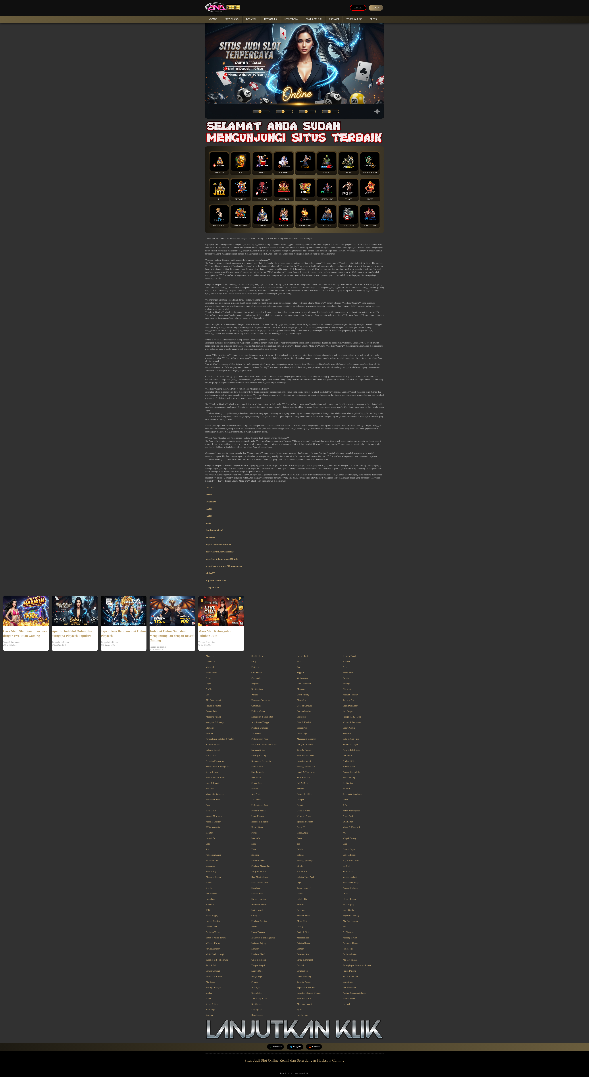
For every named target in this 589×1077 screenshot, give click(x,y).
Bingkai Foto (302, 971)
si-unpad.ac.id (212, 587)
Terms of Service (350, 656)
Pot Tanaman (348, 932)
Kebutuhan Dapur (350, 744)
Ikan (344, 1009)
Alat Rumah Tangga (260, 722)
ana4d (208, 523)
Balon (208, 998)
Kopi (253, 844)
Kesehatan (347, 733)
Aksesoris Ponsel (304, 816)
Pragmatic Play (370, 173)
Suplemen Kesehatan (306, 987)
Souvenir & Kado (213, 744)
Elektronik (301, 717)
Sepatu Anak (348, 871)
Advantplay (240, 199)
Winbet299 (211, 502)
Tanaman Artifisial (214, 976)
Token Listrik (212, 755)
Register (254, 684)
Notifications (257, 689)
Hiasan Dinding (349, 971)
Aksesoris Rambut (213, 877)
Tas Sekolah (302, 871)
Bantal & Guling (304, 976)
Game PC (301, 827)
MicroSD (301, 904)
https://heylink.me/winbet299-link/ (222, 559)
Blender (300, 949)
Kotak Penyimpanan (351, 811)
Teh (298, 844)
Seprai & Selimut (350, 976)
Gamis (208, 805)
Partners (254, 667)
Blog (299, 661)
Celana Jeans (256, 783)
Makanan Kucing (213, 943)
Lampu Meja (256, 971)
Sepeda (209, 888)
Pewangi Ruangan (213, 987)
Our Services (257, 656)
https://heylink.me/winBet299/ (220, 552)
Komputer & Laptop (214, 722)
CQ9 (305, 173)
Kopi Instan (256, 1004)
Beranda (251, 19)
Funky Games (370, 226)
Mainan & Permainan (352, 722)
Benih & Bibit (303, 932)
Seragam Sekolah (258, 871)
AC (344, 833)
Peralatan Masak (258, 811)
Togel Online (354, 19)
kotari (282, 1073)
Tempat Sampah (258, 965)
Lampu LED (211, 927)
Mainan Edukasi (350, 877)
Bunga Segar (256, 976)
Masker (209, 993)
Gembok (300, 965)
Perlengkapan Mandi (306, 766)
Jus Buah (346, 1004)
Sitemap (346, 661)
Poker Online (314, 19)
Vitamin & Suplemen (215, 794)
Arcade (212, 19)
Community (256, 678)
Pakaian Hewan (303, 943)
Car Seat (346, 866)
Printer (254, 833)
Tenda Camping (304, 888)
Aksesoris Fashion (213, 717)
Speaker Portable (258, 899)
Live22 (370, 199)
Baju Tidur (256, 777)
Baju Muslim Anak (259, 877)
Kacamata (210, 788)
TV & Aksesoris (213, 827)
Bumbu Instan (349, 998)
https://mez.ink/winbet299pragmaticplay (224, 566)
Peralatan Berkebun (305, 755)
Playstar (262, 226)
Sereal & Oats (212, 1004)
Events (345, 678)
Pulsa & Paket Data (351, 750)
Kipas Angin (302, 833)
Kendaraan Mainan (259, 882)
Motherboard (257, 910)
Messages (301, 689)
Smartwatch (348, 822)
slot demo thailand (214, 530)
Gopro (299, 893)
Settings (346, 684)
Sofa (345, 805)
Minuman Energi (304, 1004)
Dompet (300, 800)
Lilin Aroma (348, 982)
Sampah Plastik (349, 855)
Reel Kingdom (240, 226)
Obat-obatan (256, 993)
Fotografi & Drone (305, 744)
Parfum (254, 788)
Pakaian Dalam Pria (351, 772)
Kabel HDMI (302, 899)
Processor (301, 910)
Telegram (297, 1047)
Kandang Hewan (350, 938)
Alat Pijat (255, 794)
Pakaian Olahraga (350, 888)
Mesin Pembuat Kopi (215, 954)
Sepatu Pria (302, 728)
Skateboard (256, 888)
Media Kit (210, 667)
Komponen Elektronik (261, 761)
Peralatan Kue (303, 954)
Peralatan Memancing (215, 761)
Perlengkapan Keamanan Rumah (357, 965)
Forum (209, 678)
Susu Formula (257, 772)
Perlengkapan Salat (259, 805)
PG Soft (348, 199)
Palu (344, 927)
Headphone (210, 899)
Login (375, 8)
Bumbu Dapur (349, 849)
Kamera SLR (257, 893)
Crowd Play (348, 226)
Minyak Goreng (349, 838)
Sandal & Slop (349, 777)
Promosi (334, 19)
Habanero (219, 173)
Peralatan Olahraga (259, 728)
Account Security (350, 695)
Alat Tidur (210, 982)
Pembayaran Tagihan (260, 755)
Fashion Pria (211, 711)
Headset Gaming (213, 921)
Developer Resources (260, 700)
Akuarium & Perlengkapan (263, 938)
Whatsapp (277, 1047)
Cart (207, 695)
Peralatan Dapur (213, 949)
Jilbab (345, 800)
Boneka (209, 882)
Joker (348, 173)
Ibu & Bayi (302, 733)
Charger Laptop (349, 899)
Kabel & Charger (213, 822)
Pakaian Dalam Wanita (215, 777)
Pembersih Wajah (304, 794)
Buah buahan (257, 1015)
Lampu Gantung (213, 971)
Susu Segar (210, 1009)
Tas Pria (209, 733)
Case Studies (256, 673)
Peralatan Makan (350, 954)
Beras (299, 838)
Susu (345, 844)
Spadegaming (305, 226)
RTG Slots (283, 226)
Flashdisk (210, 904)
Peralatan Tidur (212, 860)
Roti (207, 849)
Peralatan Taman (213, 932)
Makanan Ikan (303, 938)
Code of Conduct (304, 706)
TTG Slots (262, 199)
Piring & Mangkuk (305, 960)
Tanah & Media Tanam (216, 938)
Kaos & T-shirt (212, 783)
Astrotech (284, 199)
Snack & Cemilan (213, 772)
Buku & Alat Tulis (351, 739)
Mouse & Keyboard (351, 827)
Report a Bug (348, 700)
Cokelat (300, 849)
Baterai (254, 927)
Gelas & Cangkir (258, 960)
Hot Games (270, 19)
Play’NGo (327, 173)
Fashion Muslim (304, 711)
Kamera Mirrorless (214, 816)
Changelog (301, 700)
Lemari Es (210, 838)
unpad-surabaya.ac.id (216, 580)
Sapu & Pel (211, 965)
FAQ (253, 661)
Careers (300, 667)
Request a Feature (213, 706)
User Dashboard (304, 684)
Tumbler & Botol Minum (217, 960)
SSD (208, 910)
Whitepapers (302, 678)
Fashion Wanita (258, 711)
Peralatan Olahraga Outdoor (309, 993)
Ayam (299, 1009)
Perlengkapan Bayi (305, 860)
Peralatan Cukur (213, 800)
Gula (208, 844)
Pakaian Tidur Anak (305, 877)
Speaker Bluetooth (305, 822)
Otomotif (210, 728)
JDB (240, 173)
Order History (303, 695)
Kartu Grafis (348, 910)
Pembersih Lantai (213, 855)
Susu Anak (210, 866)
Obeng (300, 927)
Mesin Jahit (302, 921)
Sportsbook (291, 19)
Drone (345, 893)
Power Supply (212, 916)
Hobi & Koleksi (304, 722)
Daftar (358, 8)
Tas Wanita (256, 733)
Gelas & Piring (303, 811)
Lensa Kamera (257, 816)
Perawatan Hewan (350, 943)
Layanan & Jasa (258, 750)
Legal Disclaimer (350, 706)
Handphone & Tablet (352, 717)
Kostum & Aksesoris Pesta (354, 993)
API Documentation (214, 700)
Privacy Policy (303, 656)
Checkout (347, 689)
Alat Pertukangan (350, 921)
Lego (299, 882)
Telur (253, 849)
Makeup (300, 788)
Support (300, 673)
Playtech (326, 226)
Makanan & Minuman (306, 739)
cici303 (209, 494)
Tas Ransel (256, 800)
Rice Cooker (348, 949)
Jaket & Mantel (303, 777)
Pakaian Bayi (211, 871)
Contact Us (210, 661)
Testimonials (211, 673)
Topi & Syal (348, 783)
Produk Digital (349, 761)
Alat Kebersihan (350, 960)
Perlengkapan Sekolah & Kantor (220, 739)
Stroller (300, 866)
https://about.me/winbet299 (218, 545)
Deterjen (255, 855)
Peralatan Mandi (258, 860)
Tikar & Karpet (303, 982)
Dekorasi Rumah (213, 750)
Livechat (316, 1047)
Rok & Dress (302, 783)
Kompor (255, 949)
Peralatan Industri (304, 761)
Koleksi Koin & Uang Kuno (218, 766)
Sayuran (209, 1015)
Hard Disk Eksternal (260, 904)
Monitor (209, 833)
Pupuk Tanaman (258, 932)
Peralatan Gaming (259, 921)
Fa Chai (262, 173)
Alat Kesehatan (349, 987)
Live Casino (232, 19)
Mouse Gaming (303, 916)
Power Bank (348, 816)
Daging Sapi (256, 1009)
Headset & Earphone (260, 822)
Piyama (254, 982)
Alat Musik (347, 755)
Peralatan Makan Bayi (260, 866)
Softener (300, 855)
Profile (209, 689)
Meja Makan (211, 811)
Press (345, 667)
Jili (219, 199)
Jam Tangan (348, 711)
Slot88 (305, 199)
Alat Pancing (211, 893)
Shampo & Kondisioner (353, 794)
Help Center (348, 673)
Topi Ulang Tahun (259, 998)
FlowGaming (219, 226)
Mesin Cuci (256, 838)
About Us (210, 656)
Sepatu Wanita (349, 728)
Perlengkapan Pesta (259, 739)
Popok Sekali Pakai (351, 860)
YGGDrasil (284, 173)
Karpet (300, 805)
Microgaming (327, 199)
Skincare (346, 788)
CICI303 (210, 487)
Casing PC (255, 916)
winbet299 (210, 537)
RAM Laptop (348, 904)
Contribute (256, 706)
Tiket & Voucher (304, 750)
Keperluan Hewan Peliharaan (264, 744)
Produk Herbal (349, 766)
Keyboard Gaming (351, 916)
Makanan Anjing (258, 943)
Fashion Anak (257, 766)
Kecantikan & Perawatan (262, 717)
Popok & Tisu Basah (306, 772)
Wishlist (254, 695)
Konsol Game (257, 827)
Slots (373, 19)
